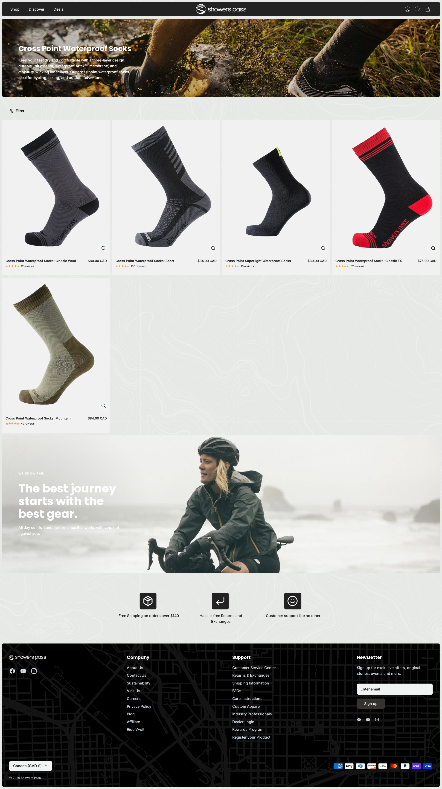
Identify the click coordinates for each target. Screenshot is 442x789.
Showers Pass (31, 778)
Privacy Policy (139, 706)
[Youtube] (23, 671)
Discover (36, 9)
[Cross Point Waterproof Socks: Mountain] (56, 345)
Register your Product (251, 737)
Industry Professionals (252, 714)
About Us (135, 667)
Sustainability (138, 683)
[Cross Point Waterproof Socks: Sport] (166, 187)
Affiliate (133, 721)
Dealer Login (243, 721)
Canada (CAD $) (27, 765)
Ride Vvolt (135, 729)
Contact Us (136, 675)
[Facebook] (12, 671)
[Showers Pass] (221, 9)
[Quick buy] (103, 248)
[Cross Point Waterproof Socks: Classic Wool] (56, 187)
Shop (15, 9)
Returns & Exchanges (251, 675)
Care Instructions (247, 698)
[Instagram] (34, 671)
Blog (131, 714)
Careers (134, 698)
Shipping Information (250, 683)
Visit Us (133, 690)
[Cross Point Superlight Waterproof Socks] (276, 187)
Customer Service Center (254, 667)
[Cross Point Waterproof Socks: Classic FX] (386, 187)
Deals (59, 9)
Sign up (371, 703)
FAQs (236, 690)
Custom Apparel (246, 706)
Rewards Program (247, 729)
